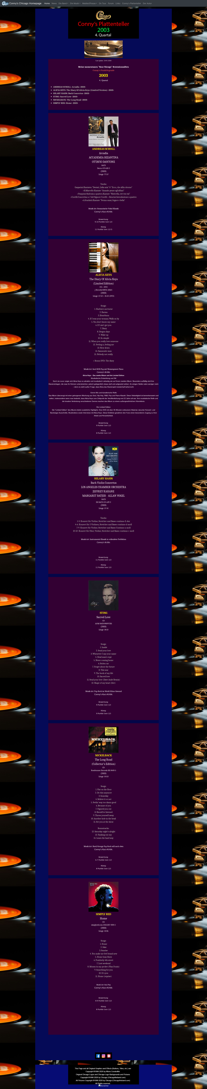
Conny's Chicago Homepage (25, 3)
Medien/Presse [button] (89, 3)
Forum (111, 3)
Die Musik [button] (74, 3)
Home (47, 3)
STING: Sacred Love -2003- (65, 96)
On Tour (102, 3)
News (54, 3)
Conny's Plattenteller (131, 3)
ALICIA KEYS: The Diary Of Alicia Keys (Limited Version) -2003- (83, 90)
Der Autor (148, 3)
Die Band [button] (63, 3)
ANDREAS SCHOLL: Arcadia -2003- (69, 87)
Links (118, 3)
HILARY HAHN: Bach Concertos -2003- (71, 93)
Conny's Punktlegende (103, 70)
